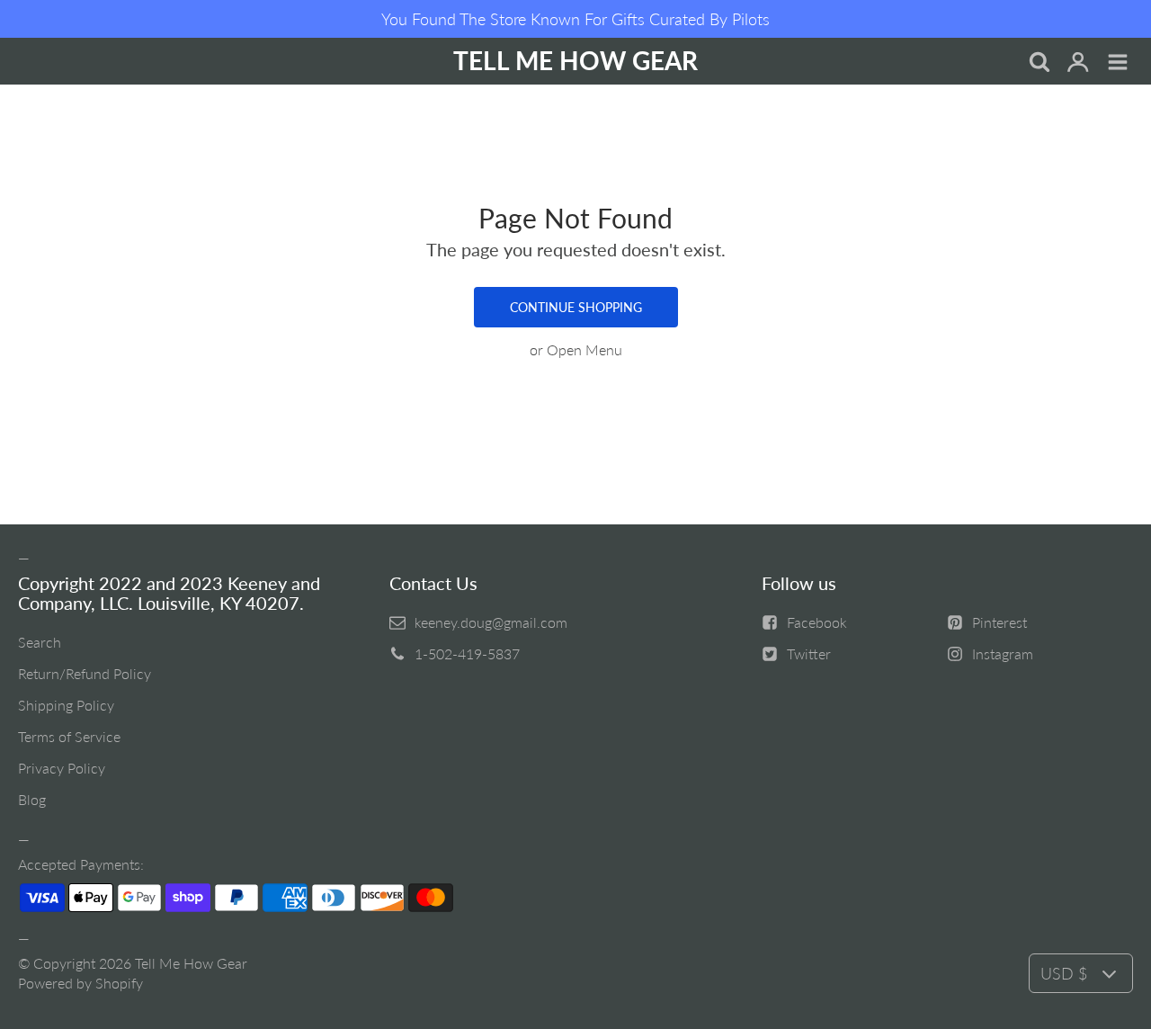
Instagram (1002, 653)
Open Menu (584, 349)
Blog (32, 799)
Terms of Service (69, 736)
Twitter (809, 653)
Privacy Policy (61, 767)
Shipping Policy (66, 704)
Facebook (817, 622)
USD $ (1063, 973)
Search (39, 641)
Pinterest (999, 622)
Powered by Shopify (80, 982)
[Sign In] (1078, 63)
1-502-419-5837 (467, 653)
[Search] (1038, 63)
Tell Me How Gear (191, 962)
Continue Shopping (576, 307)
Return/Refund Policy (84, 673)
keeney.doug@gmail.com (491, 622)
